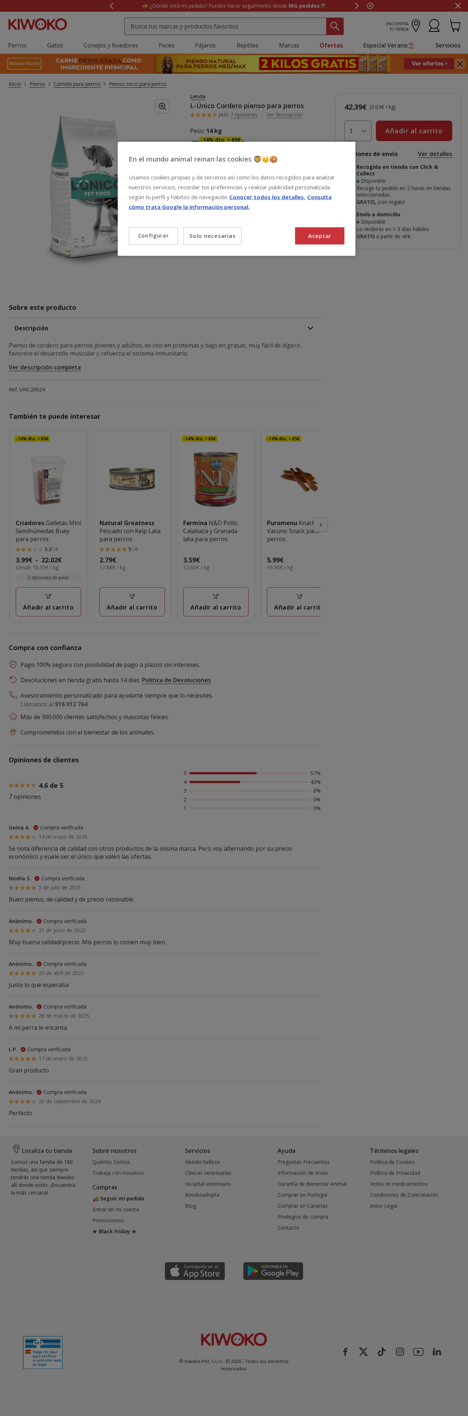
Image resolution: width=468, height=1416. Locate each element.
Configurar (153, 235)
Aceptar (319, 235)
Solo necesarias (212, 235)
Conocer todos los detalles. (267, 197)
